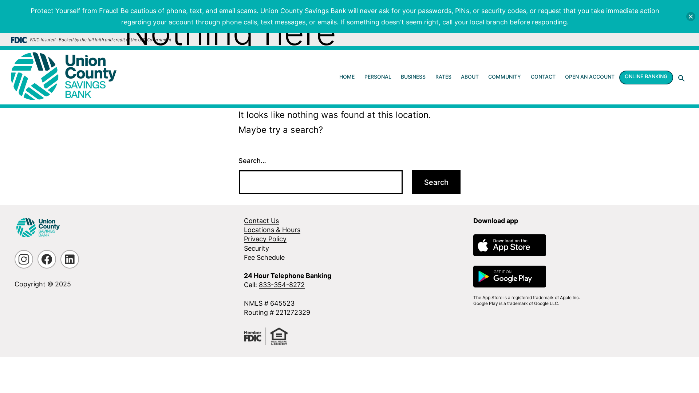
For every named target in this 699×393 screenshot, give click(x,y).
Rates (443, 77)
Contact (543, 77)
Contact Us (261, 221)
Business (413, 77)
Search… (252, 160)
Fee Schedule (264, 257)
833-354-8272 (282, 285)
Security (256, 248)
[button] (681, 78)
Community (504, 77)
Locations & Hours (272, 230)
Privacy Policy (265, 239)
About (470, 77)
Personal (377, 77)
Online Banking (646, 76)
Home (347, 77)
